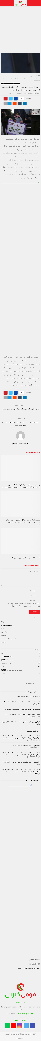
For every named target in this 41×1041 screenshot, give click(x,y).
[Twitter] (26, 1025)
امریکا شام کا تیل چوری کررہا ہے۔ (24, 557)
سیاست (3, 635)
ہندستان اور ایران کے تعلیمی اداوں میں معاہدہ (20, 423)
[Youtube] (13, 1025)
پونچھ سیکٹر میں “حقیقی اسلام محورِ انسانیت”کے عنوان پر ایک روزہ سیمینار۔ (21, 485)
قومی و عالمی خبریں (13, 83)
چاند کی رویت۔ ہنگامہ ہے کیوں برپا (26, 745)
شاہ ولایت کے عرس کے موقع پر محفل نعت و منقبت (20, 410)
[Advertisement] (20, 31)
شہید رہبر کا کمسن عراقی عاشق (28, 696)
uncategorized (6, 625)
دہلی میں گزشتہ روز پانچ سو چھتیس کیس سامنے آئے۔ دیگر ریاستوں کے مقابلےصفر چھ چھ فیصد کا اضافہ (20, 736)
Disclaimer (19, 1039)
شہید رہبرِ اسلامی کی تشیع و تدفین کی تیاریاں (22, 709)
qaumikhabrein (35, 93)
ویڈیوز (4, 642)
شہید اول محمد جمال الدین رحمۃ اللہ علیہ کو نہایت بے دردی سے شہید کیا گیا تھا (22, 522)
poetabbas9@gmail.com (31, 968)
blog (2, 622)
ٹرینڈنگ (4, 83)
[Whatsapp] (7, 1025)
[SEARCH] (37, 683)
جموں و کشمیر (6, 632)
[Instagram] (19, 1025)
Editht (35, 774)
